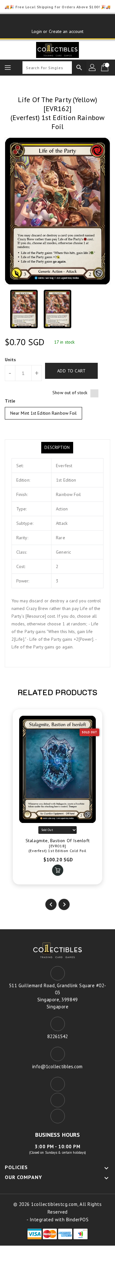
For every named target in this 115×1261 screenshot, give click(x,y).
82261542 (57, 1036)
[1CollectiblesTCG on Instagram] (69, 21)
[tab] (57, 447)
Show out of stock (69, 392)
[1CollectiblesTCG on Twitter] (57, 21)
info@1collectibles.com (57, 1066)
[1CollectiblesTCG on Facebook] (45, 21)
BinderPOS (77, 1219)
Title (10, 401)
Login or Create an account (58, 31)
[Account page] (92, 67)
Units (10, 359)
